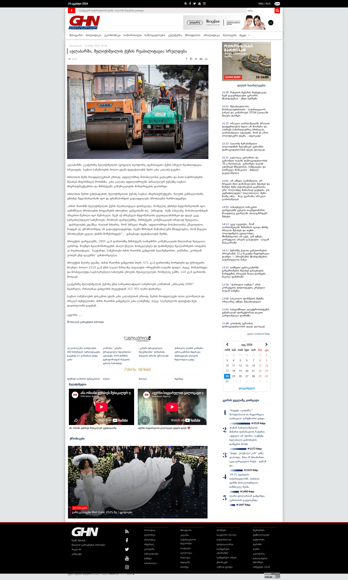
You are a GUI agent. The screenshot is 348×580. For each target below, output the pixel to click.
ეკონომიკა (112, 35)
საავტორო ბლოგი (226, 535)
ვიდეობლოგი (224, 539)
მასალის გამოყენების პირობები (87, 322)
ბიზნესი (148, 558)
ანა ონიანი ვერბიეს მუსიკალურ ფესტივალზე (92, 428)
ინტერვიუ (149, 544)
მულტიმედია (77, 384)
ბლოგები (230, 35)
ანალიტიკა (211, 35)
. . (80, 315)
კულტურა (175, 35)
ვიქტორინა (258, 539)
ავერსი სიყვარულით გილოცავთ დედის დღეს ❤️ (164, 428)
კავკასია (184, 535)
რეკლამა (76, 549)
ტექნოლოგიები (261, 535)
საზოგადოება (154, 35)
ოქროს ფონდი (225, 567)
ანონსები (221, 530)
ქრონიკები (77, 438)
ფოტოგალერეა (225, 544)
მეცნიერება (259, 530)
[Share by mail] (201, 59)
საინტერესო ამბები (227, 557)
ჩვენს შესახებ (78, 540)
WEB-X (123, 574)
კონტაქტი (77, 554)
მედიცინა (185, 562)
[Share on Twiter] (196, 59)
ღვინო (256, 549)
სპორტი (184, 567)
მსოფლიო (192, 35)
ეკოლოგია (186, 553)
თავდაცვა (185, 548)
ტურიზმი (257, 544)
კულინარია (259, 553)
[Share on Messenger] (191, 59)
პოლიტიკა (93, 35)
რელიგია (185, 557)
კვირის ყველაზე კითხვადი (240, 400)
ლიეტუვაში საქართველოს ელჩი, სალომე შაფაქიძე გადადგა (111, 10)
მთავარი (76, 35)
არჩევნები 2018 (261, 567)
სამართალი (133, 35)
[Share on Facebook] (186, 59)
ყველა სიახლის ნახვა (258, 333)
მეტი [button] (243, 36)
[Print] (206, 59)
